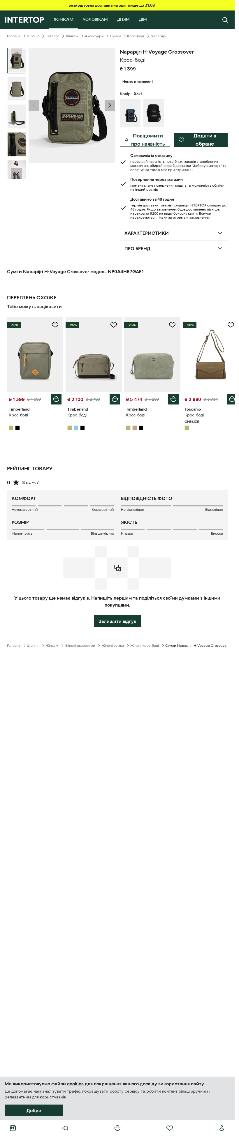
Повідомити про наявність (148, 139)
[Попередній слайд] (34, 105)
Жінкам (72, 36)
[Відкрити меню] (65, 1128)
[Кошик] (117, 1128)
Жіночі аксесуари (80, 644)
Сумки (115, 36)
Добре (34, 1110)
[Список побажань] (169, 1128)
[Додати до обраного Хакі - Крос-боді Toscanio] (226, 325)
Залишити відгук (117, 619)
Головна (13, 36)
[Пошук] (225, 20)
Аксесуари (94, 36)
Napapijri (158, 36)
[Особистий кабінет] (222, 1128)
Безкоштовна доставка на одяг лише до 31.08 (111, 5)
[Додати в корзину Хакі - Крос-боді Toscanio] (227, 398)
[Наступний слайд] (16, 173)
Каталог (52, 36)
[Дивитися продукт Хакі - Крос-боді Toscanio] (207, 353)
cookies (75, 1083)
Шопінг (33, 36)
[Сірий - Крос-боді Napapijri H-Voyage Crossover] (130, 113)
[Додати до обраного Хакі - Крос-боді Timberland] (54, 325)
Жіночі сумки (112, 644)
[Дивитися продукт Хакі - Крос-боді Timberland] (34, 353)
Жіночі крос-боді (144, 644)
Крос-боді (135, 36)
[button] (34, 105)
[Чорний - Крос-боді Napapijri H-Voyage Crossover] (153, 113)
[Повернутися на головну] (24, 20)
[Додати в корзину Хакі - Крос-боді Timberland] (55, 398)
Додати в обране (205, 139)
